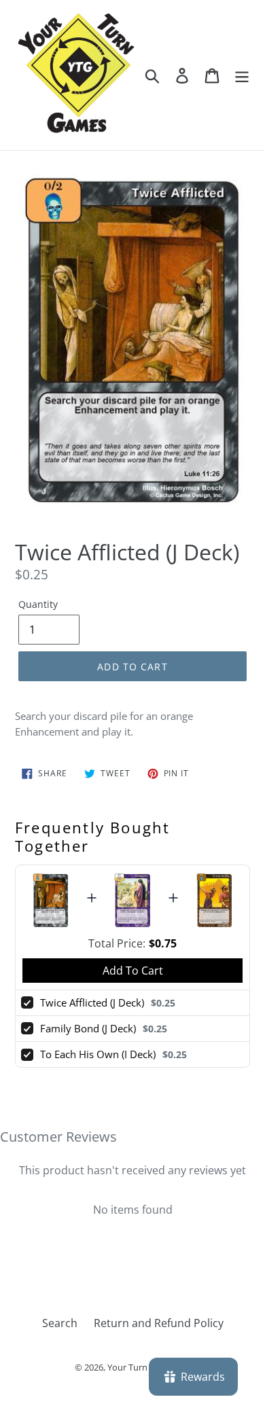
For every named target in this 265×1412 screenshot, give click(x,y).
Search (59, 1323)
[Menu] (242, 75)
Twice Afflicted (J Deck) (92, 1002)
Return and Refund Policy (159, 1323)
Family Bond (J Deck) (88, 1028)
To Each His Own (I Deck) (98, 1054)
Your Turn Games (142, 1367)
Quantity (38, 604)
